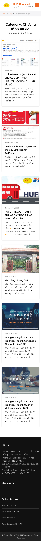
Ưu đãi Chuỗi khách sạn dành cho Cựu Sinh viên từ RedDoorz (20, 150)
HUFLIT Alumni (21, 4)
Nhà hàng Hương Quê (16, 280)
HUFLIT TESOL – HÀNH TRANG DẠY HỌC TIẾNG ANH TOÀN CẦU (18, 215)
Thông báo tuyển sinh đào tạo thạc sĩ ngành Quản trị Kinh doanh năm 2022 (19, 405)
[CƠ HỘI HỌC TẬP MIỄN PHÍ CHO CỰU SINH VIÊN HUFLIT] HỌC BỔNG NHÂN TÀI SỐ (20, 79)
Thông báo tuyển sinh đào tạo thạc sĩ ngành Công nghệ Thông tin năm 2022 (20, 341)
